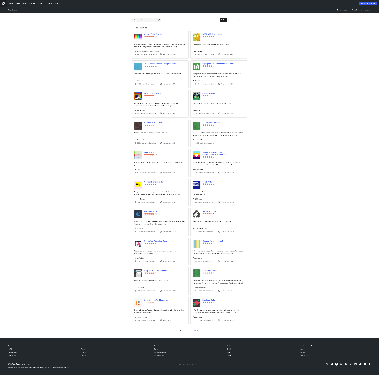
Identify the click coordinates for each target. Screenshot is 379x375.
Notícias (10, 349)
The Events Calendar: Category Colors (160, 64)
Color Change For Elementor (156, 300)
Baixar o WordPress (368, 3)
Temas (83, 349)
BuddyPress (305, 355)
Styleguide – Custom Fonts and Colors (218, 64)
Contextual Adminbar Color (155, 241)
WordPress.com (306, 346)
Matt (302, 349)
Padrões (83, 355)
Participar (230, 346)
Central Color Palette (153, 34)
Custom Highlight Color (154, 182)
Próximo (196, 331)
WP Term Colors (209, 211)
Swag (229, 355)
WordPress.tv (159, 355)
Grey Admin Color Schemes (155, 270)
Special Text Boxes (210, 93)
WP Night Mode (150, 211)
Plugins (83, 352)
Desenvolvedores (160, 352)
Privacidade (12, 355)
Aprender (157, 346)
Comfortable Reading (153, 123)
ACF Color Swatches (211, 123)
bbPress (303, 352)
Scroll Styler (207, 182)
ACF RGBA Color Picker (212, 34)
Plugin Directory (13, 10)
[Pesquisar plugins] (159, 20)
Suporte (156, 349)
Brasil (28, 364)
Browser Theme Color (153, 93)
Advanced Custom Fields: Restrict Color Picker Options (214, 153)
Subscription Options (211, 270)
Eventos (229, 349)
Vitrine (83, 346)
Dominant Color (208, 300)
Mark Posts (149, 152)
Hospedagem (12, 352)
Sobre (10, 346)
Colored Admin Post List (212, 241)
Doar (229, 352)
